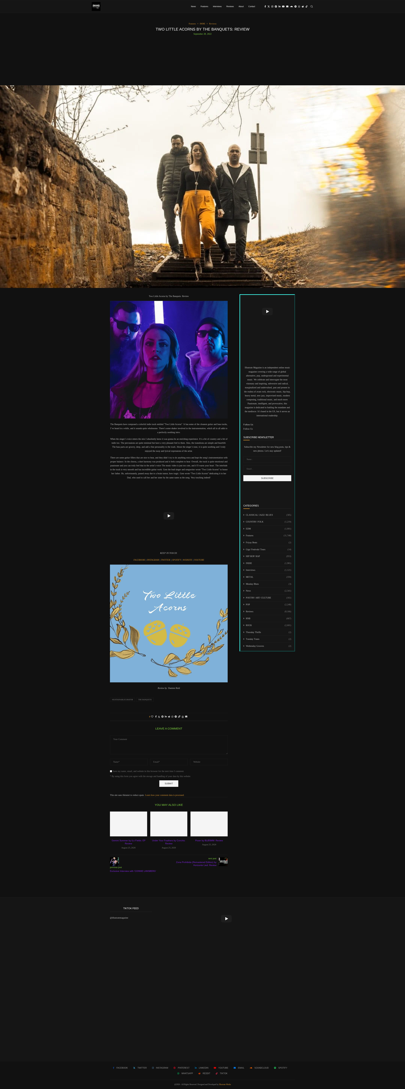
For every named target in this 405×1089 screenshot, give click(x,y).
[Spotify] (295, 6)
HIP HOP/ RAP (268, 556)
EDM (268, 529)
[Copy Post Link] (179, 716)
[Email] (287, 6)
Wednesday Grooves (268, 646)
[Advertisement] (202, 59)
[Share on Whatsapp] (172, 716)
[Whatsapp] (299, 6)
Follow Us (248, 429)
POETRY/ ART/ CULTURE (268, 598)
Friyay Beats (268, 542)
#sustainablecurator (122, 700)
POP (268, 604)
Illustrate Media (225, 1084)
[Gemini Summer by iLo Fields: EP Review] (128, 824)
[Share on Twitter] (159, 716)
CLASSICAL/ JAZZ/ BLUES (268, 515)
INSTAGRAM (153, 560)
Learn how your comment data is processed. (164, 795)
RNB (268, 618)
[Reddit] (303, 6)
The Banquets (145, 700)
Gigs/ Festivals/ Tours (268, 549)
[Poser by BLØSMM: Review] (209, 824)
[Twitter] (269, 6)
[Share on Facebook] (156, 716)
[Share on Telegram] (176, 716)
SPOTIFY (177, 560)
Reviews (230, 6)
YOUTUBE (199, 560)
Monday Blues (268, 584)
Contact (251, 6)
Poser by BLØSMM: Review (209, 840)
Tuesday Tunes (268, 639)
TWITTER (166, 560)
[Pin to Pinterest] (162, 716)
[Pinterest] (276, 6)
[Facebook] (265, 6)
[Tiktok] (306, 6)
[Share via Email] (186, 716)
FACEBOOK (140, 560)
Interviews (217, 6)
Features (204, 6)
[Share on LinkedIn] (166, 716)
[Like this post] (152, 716)
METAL (268, 577)
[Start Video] (169, 516)
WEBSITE (188, 560)
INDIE (268, 563)
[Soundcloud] (291, 6)
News (193, 6)
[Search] (311, 6)
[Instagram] (272, 6)
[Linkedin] (279, 6)
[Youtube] (283, 6)
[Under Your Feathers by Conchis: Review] (168, 824)
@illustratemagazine (119, 918)
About (241, 6)
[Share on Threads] (183, 716)
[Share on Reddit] (169, 716)
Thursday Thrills (268, 632)
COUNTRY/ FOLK (268, 522)
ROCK (268, 625)
